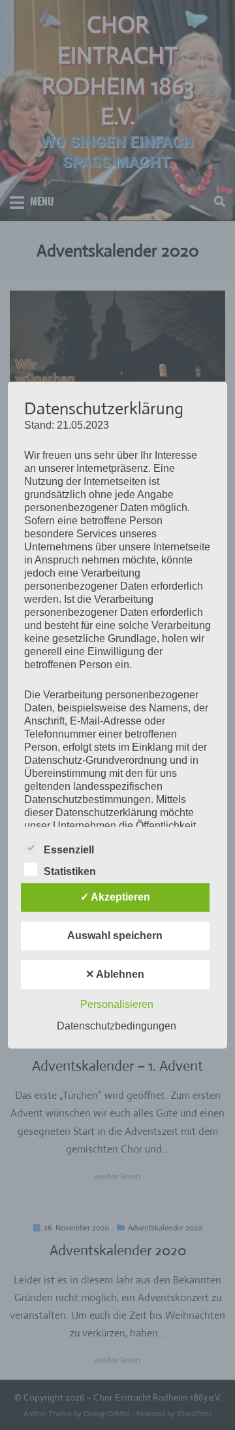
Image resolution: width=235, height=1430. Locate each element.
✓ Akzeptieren (115, 897)
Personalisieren (116, 1004)
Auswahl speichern (115, 935)
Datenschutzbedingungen (116, 1025)
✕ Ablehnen (115, 974)
